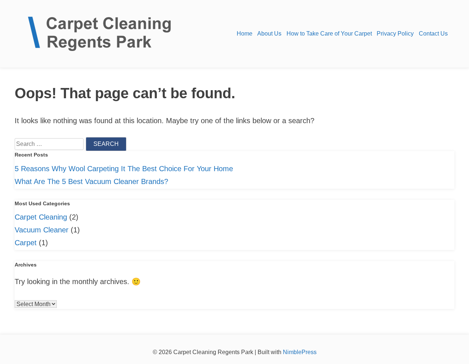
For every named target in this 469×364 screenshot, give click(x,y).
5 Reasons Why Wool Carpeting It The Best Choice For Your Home (124, 169)
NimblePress (299, 352)
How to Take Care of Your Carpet (329, 33)
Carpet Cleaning (41, 217)
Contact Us (433, 33)
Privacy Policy (395, 33)
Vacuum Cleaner (42, 230)
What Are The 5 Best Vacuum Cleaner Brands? (91, 181)
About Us (269, 33)
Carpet (26, 243)
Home (244, 33)
